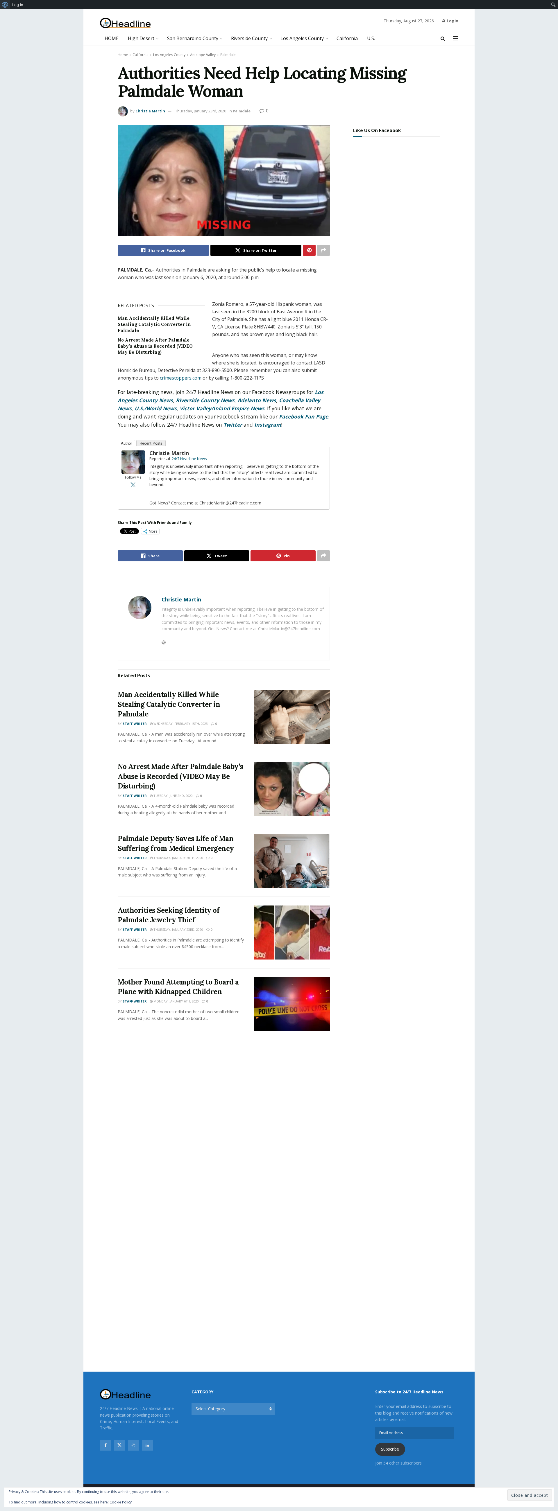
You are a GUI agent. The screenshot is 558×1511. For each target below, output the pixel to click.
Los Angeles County (302, 38)
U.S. (371, 38)
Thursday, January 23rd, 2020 (200, 111)
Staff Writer (135, 723)
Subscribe (390, 1449)
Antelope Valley (203, 54)
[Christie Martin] (133, 461)
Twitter (232, 424)
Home (123, 54)
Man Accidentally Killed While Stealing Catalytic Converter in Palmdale (154, 324)
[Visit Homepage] (125, 23)
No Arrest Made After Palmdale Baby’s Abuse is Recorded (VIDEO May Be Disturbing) (155, 346)
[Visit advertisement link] (224, 575)
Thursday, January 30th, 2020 (178, 858)
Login (452, 21)
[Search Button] (443, 38)
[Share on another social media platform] (323, 250)
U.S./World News (156, 408)
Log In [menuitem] (17, 4)
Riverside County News (205, 400)
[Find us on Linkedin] (147, 1445)
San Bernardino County (192, 38)
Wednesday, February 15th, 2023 (180, 723)
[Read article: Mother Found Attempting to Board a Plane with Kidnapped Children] (292, 1004)
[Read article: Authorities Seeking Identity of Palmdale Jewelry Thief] (292, 932)
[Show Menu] (455, 38)
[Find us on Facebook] (105, 1445)
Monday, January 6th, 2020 (176, 1001)
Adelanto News (256, 400)
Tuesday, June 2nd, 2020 (173, 795)
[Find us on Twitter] (119, 1445)
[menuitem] (5, 4)
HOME (112, 38)
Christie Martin (150, 111)
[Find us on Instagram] (133, 1445)
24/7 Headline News (189, 458)
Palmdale (228, 54)
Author (126, 443)
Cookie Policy (121, 1502)
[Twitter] (133, 484)
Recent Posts (151, 443)
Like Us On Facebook (377, 130)
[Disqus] (224, 1121)
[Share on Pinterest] (309, 250)
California (347, 38)
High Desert (141, 38)
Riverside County (249, 38)
